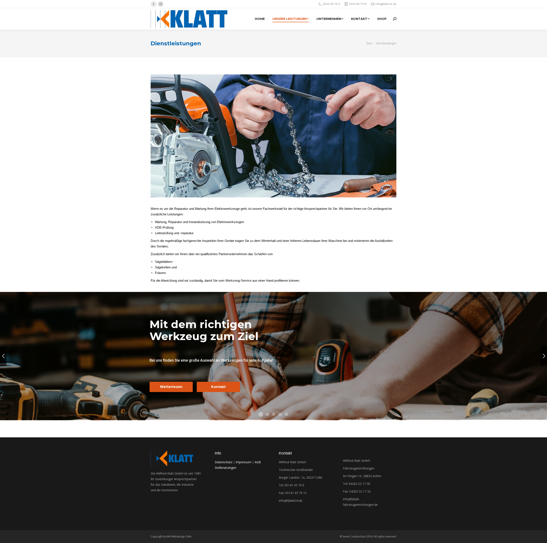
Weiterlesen (171, 387)
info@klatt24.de (385, 4)
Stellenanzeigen (225, 468)
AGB (258, 462)
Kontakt (218, 387)
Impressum (243, 462)
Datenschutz (223, 462)
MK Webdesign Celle (179, 536)
